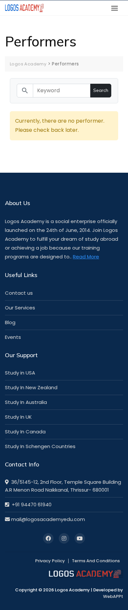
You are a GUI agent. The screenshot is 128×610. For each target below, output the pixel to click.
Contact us (19, 292)
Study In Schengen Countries (40, 446)
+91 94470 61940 (30, 504)
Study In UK (18, 416)
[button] (116, 8)
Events (13, 337)
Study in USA (20, 372)
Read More (86, 256)
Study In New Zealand (31, 387)
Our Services (20, 307)
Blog (10, 322)
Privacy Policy (50, 561)
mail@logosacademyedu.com (47, 519)
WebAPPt (113, 596)
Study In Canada (25, 431)
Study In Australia (26, 402)
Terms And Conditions (96, 561)
